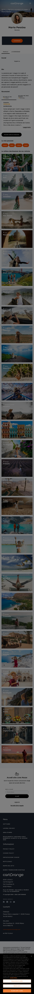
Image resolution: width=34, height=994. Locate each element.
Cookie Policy (13, 977)
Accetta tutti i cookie (17, 990)
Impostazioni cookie (17, 981)
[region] (17, 974)
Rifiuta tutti (17, 986)
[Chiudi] (31, 956)
